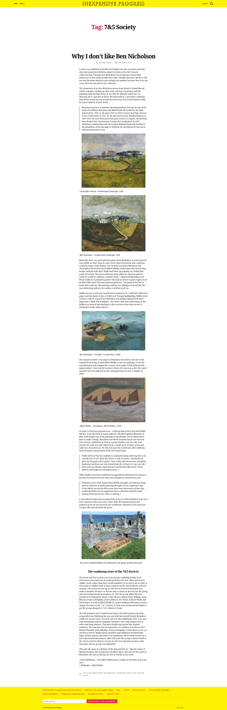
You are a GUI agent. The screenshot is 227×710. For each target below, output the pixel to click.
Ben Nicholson (110, 673)
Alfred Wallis (97, 673)
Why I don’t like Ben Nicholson (114, 56)
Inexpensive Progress (55, 708)
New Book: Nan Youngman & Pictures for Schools (62, 690)
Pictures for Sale (138, 690)
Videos (126, 690)
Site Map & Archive (95, 694)
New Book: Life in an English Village (99, 690)
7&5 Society (87, 673)
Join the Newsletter (50, 694)
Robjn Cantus (106, 62)
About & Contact (113, 694)
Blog (118, 690)
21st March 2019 (124, 62)
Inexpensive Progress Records (73, 694)
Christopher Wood (123, 673)
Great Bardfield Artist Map (159, 690)
